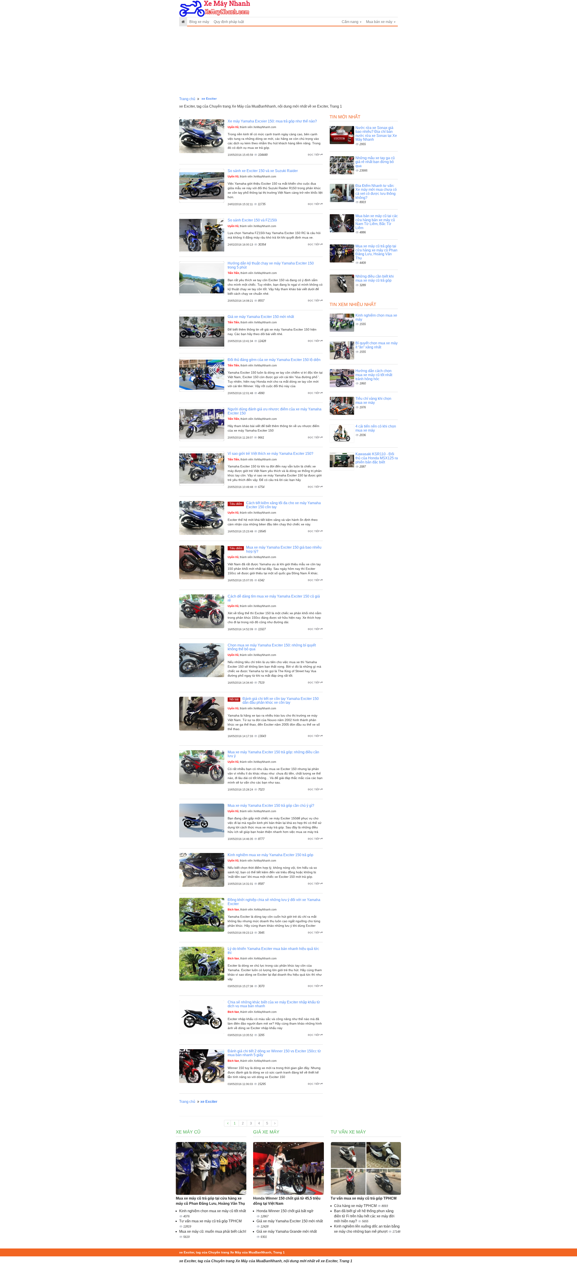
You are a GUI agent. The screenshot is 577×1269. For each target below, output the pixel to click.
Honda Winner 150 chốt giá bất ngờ (285, 1211)
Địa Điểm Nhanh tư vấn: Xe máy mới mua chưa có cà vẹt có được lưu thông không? (376, 192)
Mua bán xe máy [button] (379, 22)
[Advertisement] (288, 61)
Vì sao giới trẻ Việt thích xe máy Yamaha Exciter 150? (270, 453)
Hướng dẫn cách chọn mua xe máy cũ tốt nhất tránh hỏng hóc (373, 375)
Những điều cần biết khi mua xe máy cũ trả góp (374, 278)
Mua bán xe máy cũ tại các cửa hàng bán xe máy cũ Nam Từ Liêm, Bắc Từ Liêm (376, 222)
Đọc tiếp (314, 154)
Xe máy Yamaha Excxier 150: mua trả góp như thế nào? (272, 121)
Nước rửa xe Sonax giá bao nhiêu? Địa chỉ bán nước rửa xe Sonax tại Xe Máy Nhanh (376, 134)
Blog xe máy (199, 22)
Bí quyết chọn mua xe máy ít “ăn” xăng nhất (376, 345)
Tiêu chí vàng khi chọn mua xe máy (373, 401)
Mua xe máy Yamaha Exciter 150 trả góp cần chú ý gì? (271, 805)
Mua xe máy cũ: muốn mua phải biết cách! (212, 1231)
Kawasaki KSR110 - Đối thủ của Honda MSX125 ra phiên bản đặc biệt (376, 458)
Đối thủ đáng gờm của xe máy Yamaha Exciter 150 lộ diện (274, 360)
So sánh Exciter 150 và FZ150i (252, 220)
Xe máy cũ (188, 1131)
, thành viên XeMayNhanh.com (252, 127)
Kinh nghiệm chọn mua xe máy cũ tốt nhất (212, 1211)
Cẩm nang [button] (350, 22)
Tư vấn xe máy (348, 1131)
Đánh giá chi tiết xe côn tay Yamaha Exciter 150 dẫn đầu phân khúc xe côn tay (281, 701)
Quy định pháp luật (229, 22)
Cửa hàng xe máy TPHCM (356, 1206)
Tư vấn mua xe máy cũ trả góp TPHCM (210, 1221)
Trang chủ (187, 99)
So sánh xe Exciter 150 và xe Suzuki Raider (263, 171)
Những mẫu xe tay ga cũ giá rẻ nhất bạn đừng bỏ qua (375, 162)
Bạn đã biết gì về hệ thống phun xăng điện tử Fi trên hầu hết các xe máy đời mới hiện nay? (364, 1216)
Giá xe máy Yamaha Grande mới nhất (286, 1231)
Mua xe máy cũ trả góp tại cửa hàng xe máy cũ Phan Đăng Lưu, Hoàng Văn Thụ (376, 252)
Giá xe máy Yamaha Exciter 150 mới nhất (261, 317)
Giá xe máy (266, 1131)
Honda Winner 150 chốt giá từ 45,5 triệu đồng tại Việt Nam (287, 1200)
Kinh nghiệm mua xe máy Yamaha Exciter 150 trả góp (270, 855)
